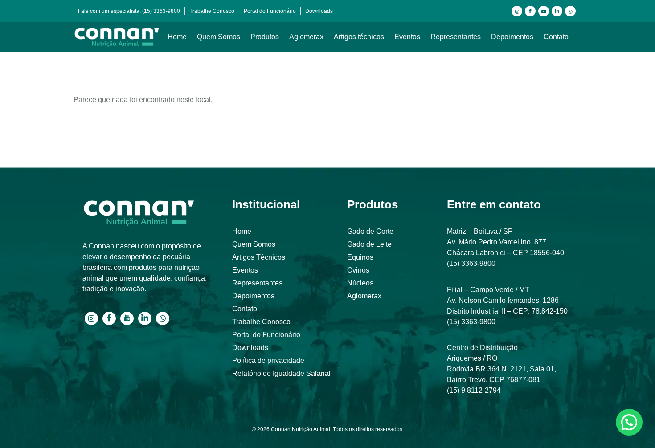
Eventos (407, 37)
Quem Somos (218, 37)
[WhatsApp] (570, 11)
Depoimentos (512, 37)
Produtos (264, 37)
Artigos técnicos (359, 37)
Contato (556, 37)
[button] (629, 422)
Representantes (455, 37)
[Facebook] (530, 11)
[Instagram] (517, 11)
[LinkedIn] (557, 11)
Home (177, 37)
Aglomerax (306, 37)
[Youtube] (543, 11)
